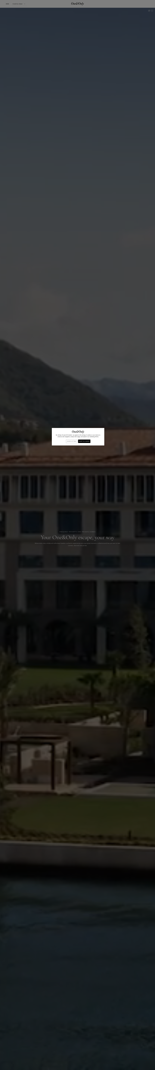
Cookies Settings (71, 441)
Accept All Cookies (84, 441)
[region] (78, 436)
